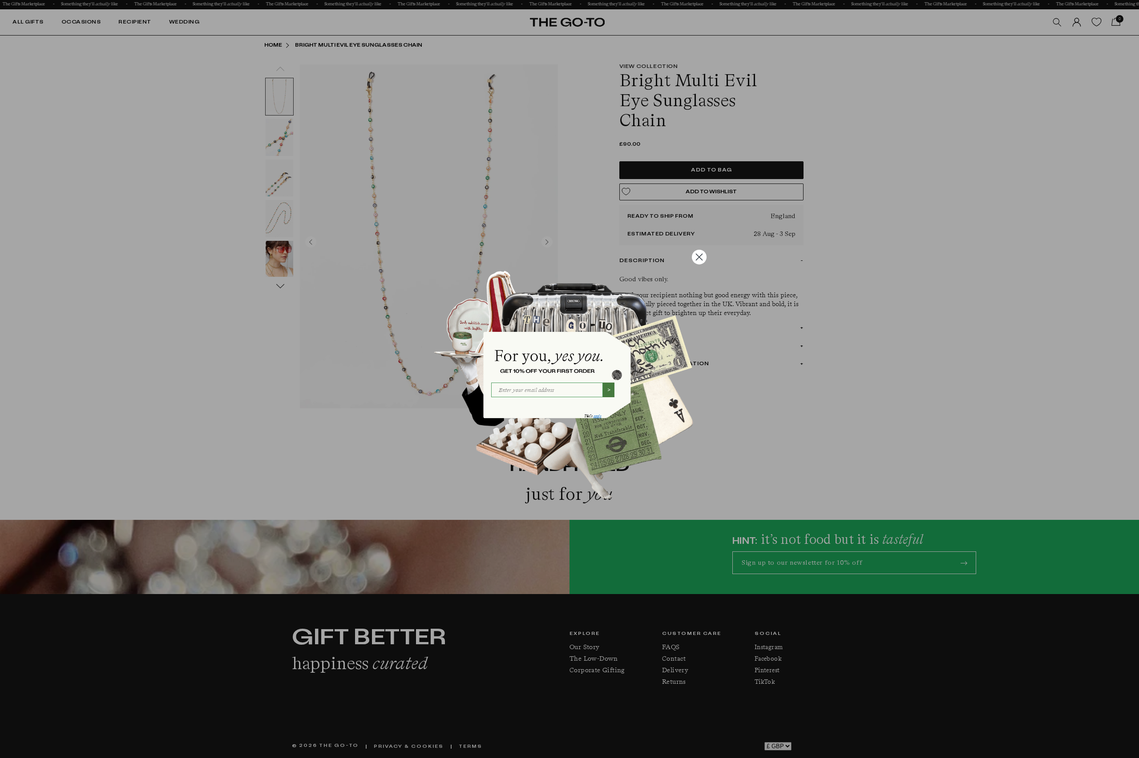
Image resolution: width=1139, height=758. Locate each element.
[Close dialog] (699, 257)
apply (598, 416)
